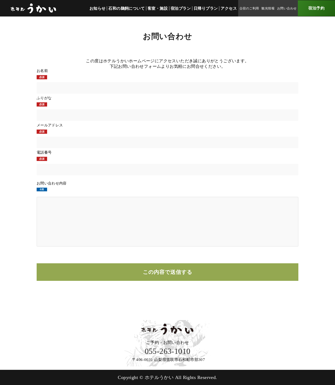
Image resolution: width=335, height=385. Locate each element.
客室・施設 (158, 8)
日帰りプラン (206, 8)
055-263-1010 (168, 351)
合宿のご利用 (249, 8)
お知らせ (98, 8)
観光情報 (268, 8)
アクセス (229, 8)
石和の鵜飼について (126, 8)
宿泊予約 (316, 8)
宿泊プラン (181, 8)
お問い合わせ (287, 8)
